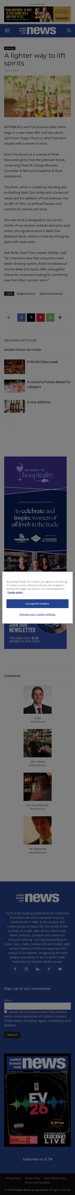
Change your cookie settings (37, 614)
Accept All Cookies (37, 603)
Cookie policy (15, 592)
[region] (37, 597)
